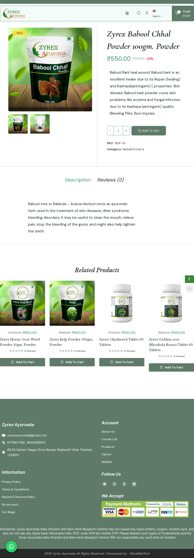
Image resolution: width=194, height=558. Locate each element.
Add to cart (151, 131)
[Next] (88, 65)
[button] (22, 362)
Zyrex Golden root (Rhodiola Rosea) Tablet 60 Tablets (171, 345)
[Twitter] (105, 484)
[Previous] (14, 65)
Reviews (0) (110, 180)
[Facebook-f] (124, 484)
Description (77, 180)
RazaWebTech (140, 553)
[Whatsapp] (11, 546)
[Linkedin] (134, 484)
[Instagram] (114, 484)
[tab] (77, 180)
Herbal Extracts (133, 149)
